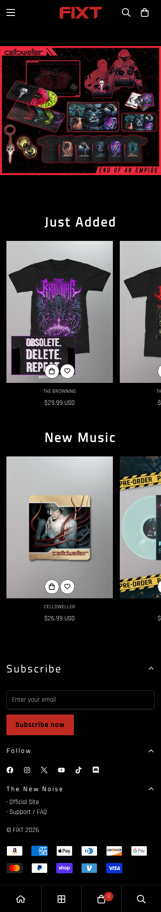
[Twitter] (44, 770)
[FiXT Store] (80, 12)
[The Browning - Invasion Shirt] (59, 312)
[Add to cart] (52, 586)
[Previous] (72, 183)
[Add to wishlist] (67, 371)
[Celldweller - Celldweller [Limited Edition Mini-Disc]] (59, 527)
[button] (145, 12)
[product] (20, 899)
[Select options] (52, 371)
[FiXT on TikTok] (78, 770)
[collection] (61, 899)
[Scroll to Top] (145, 866)
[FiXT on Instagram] (27, 770)
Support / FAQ (28, 812)
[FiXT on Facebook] (9, 770)
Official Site (24, 802)
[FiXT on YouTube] (61, 770)
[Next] (89, 183)
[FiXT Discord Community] (95, 770)
